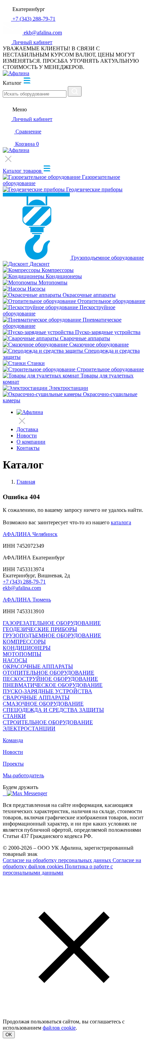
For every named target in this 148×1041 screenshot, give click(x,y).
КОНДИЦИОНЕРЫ (27, 648)
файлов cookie (59, 1028)
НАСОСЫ (15, 660)
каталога (121, 522)
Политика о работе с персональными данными (58, 869)
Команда (13, 740)
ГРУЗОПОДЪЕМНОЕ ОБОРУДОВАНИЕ (52, 635)
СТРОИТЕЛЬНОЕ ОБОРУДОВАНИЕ (48, 722)
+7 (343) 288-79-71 (24, 582)
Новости (27, 435)
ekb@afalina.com (22, 588)
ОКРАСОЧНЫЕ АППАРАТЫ (38, 666)
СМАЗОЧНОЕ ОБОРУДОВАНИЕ (43, 704)
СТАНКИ (14, 716)
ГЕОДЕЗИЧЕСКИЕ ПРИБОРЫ (40, 629)
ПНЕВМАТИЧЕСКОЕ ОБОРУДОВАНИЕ (53, 685)
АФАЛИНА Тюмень (27, 600)
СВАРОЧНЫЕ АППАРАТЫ (36, 697)
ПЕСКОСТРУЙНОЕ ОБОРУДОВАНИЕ (50, 679)
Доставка (27, 429)
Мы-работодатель (23, 775)
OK (9, 1034)
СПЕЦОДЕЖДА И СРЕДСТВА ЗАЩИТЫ (53, 710)
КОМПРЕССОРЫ (24, 642)
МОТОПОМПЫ (22, 654)
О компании (31, 442)
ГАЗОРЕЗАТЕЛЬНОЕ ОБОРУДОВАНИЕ (52, 623)
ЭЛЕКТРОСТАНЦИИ (29, 728)
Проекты (13, 764)
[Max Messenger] (27, 793)
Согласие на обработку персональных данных (58, 860)
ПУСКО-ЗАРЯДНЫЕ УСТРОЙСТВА (47, 691)
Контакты (28, 448)
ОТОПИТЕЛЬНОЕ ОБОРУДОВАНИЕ (48, 673)
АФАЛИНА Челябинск (30, 534)
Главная (26, 482)
